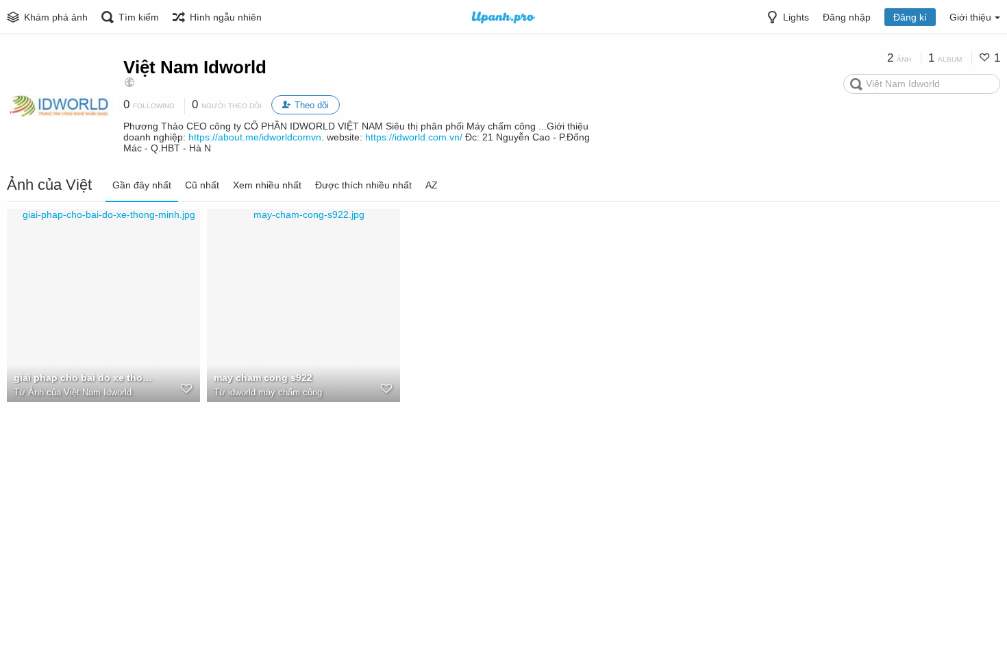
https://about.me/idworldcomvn (254, 137)
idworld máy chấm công (275, 392)
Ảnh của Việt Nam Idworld (80, 392)
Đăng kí (910, 17)
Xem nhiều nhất (267, 185)
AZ (431, 185)
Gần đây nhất (141, 185)
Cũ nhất (202, 185)
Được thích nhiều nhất (363, 185)
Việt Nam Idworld (194, 67)
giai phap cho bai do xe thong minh (86, 377)
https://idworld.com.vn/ (413, 137)
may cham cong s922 (263, 377)
